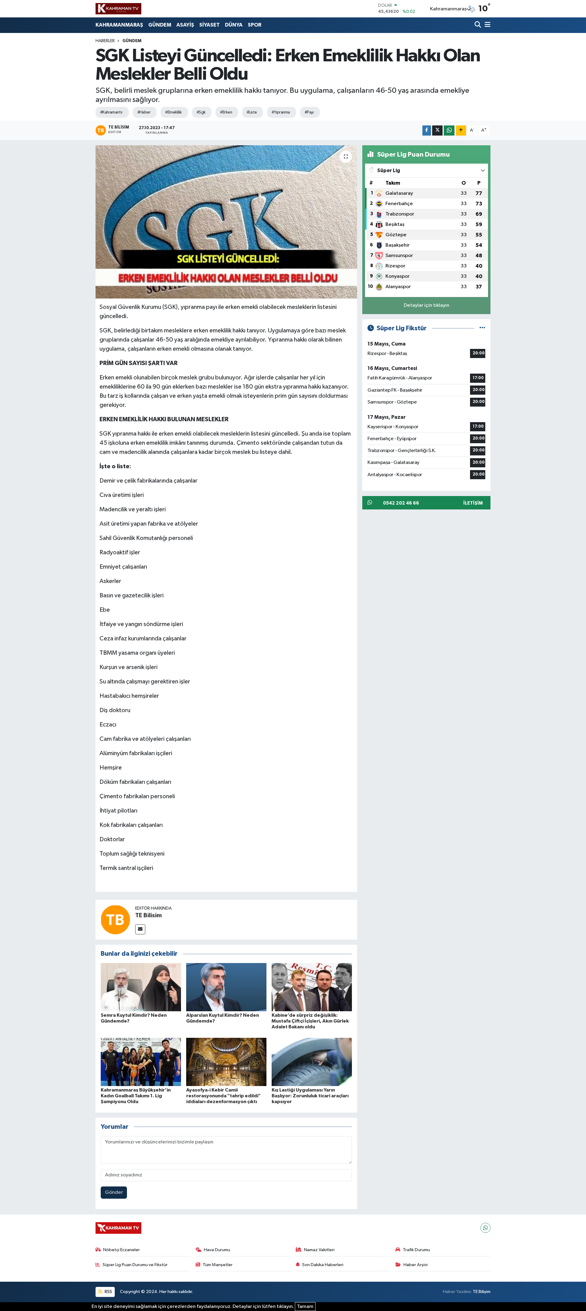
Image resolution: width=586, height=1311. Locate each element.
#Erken (226, 112)
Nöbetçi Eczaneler (121, 1250)
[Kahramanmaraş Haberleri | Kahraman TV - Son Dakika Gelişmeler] (118, 8)
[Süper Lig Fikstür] (482, 328)
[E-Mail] (140, 929)
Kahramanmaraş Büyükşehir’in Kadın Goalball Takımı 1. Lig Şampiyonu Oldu (136, 1096)
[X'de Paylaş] (437, 130)
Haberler (105, 41)
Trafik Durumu (416, 1250)
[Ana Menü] (486, 25)
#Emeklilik (173, 112)
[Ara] (478, 25)
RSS (108, 1291)
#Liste (252, 112)
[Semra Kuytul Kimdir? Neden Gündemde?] (141, 987)
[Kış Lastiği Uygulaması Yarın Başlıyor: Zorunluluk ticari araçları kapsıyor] (312, 1061)
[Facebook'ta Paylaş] (426, 130)
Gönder (114, 1192)
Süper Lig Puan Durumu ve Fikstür (135, 1264)
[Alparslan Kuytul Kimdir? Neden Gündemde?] (226, 987)
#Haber (144, 112)
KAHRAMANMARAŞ (119, 24)
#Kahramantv (111, 112)
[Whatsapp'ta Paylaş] (449, 130)
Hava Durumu (217, 1250)
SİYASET (209, 24)
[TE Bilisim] (115, 919)
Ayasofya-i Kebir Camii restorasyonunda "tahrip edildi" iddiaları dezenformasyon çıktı (223, 1096)
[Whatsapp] (485, 1228)
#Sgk (201, 112)
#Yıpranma (281, 112)
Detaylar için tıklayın (426, 305)
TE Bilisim (148, 915)
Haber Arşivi (415, 1264)
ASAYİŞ (185, 24)
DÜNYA (234, 24)
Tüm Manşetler (218, 1264)
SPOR (254, 24)
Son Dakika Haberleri (322, 1264)
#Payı (309, 112)
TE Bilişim (481, 1291)
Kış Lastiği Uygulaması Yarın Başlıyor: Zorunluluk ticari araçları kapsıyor (310, 1096)
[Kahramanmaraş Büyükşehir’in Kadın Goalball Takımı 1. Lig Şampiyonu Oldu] (141, 1061)
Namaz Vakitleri (319, 1250)
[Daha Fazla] (461, 130)
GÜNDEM (159, 24)
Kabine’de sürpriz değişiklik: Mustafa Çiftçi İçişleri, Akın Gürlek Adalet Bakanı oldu (310, 1021)
